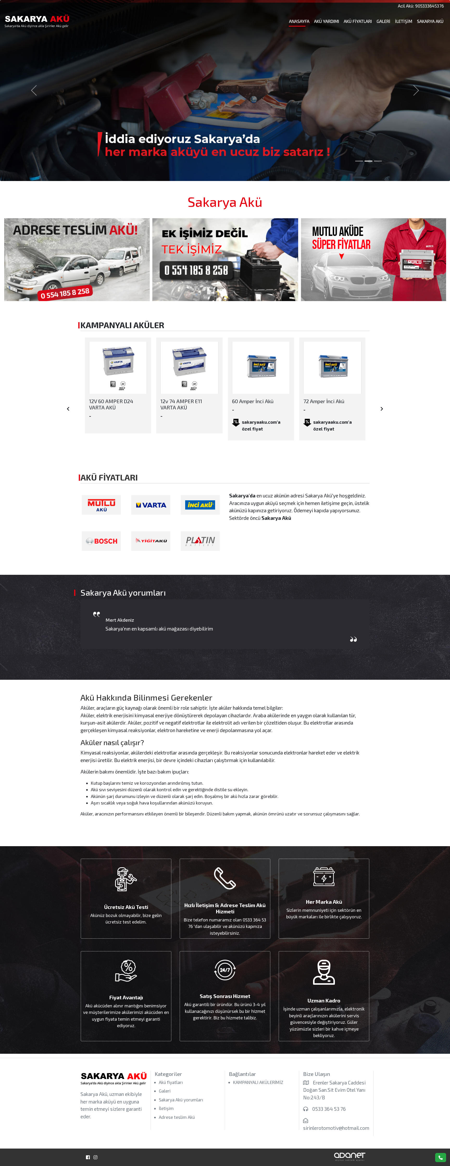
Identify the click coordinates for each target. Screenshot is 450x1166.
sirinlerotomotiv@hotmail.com (336, 1128)
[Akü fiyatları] (77, 259)
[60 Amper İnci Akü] (189, 368)
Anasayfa (299, 21)
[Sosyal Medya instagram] (95, 1157)
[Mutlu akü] (101, 505)
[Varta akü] (150, 505)
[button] (33, 90)
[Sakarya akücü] (373, 259)
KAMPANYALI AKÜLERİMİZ (258, 1082)
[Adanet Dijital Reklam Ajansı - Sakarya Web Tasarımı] (349, 1156)
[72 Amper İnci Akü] (260, 368)
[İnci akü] (200, 505)
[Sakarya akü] (225, 259)
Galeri (383, 21)
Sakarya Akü (430, 21)
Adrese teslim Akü (177, 1117)
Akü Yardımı (326, 21)
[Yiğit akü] (150, 541)
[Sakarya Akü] (56, 21)
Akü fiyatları (358, 21)
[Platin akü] (200, 541)
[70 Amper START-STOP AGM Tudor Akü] (332, 368)
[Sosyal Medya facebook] (88, 1157)
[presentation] (68, 409)
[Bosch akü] (101, 541)
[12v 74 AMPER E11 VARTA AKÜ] (117, 367)
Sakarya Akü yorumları (181, 1099)
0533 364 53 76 (329, 1109)
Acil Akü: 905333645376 (421, 5)
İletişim (403, 21)
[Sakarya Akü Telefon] (440, 1157)
